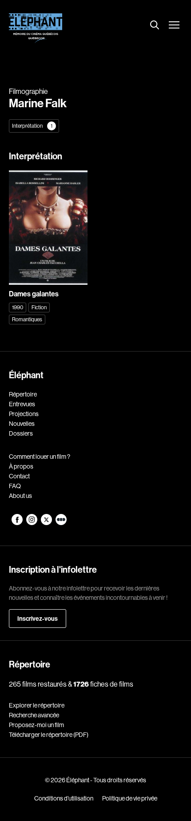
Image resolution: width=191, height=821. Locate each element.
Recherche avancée (34, 715)
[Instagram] (32, 523)
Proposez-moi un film (36, 725)
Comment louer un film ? (39, 457)
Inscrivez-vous (37, 619)
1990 (17, 307)
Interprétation (32, 125)
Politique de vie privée (129, 798)
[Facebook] (18, 523)
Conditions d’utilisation (63, 798)
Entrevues (22, 404)
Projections (24, 414)
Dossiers (21, 433)
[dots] (61, 523)
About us (20, 496)
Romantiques (27, 319)
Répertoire (23, 394)
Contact (19, 476)
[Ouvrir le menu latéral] (174, 26)
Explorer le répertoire (36, 705)
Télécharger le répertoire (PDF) (48, 735)
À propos (21, 466)
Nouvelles (22, 424)
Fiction (39, 307)
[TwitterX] (47, 523)
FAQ (15, 486)
